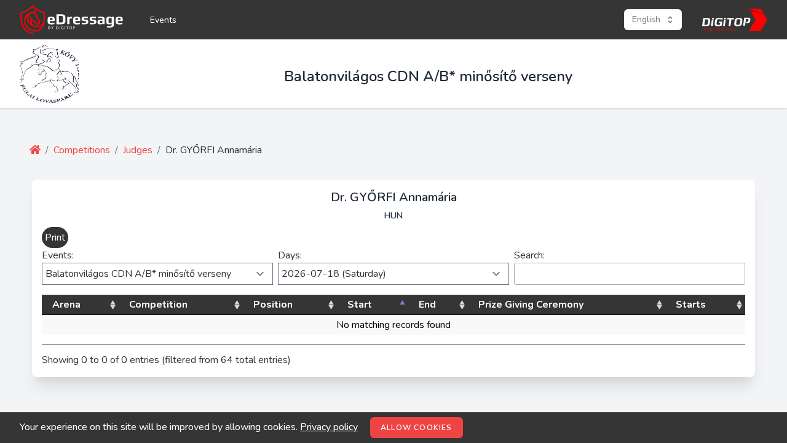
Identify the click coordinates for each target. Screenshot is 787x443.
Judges (137, 150)
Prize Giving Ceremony (530, 304)
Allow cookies (417, 428)
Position (273, 304)
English (646, 19)
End (427, 304)
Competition (158, 304)
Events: (58, 255)
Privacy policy (329, 427)
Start (359, 304)
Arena (66, 304)
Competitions (81, 150)
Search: (529, 255)
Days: (290, 255)
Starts (691, 304)
